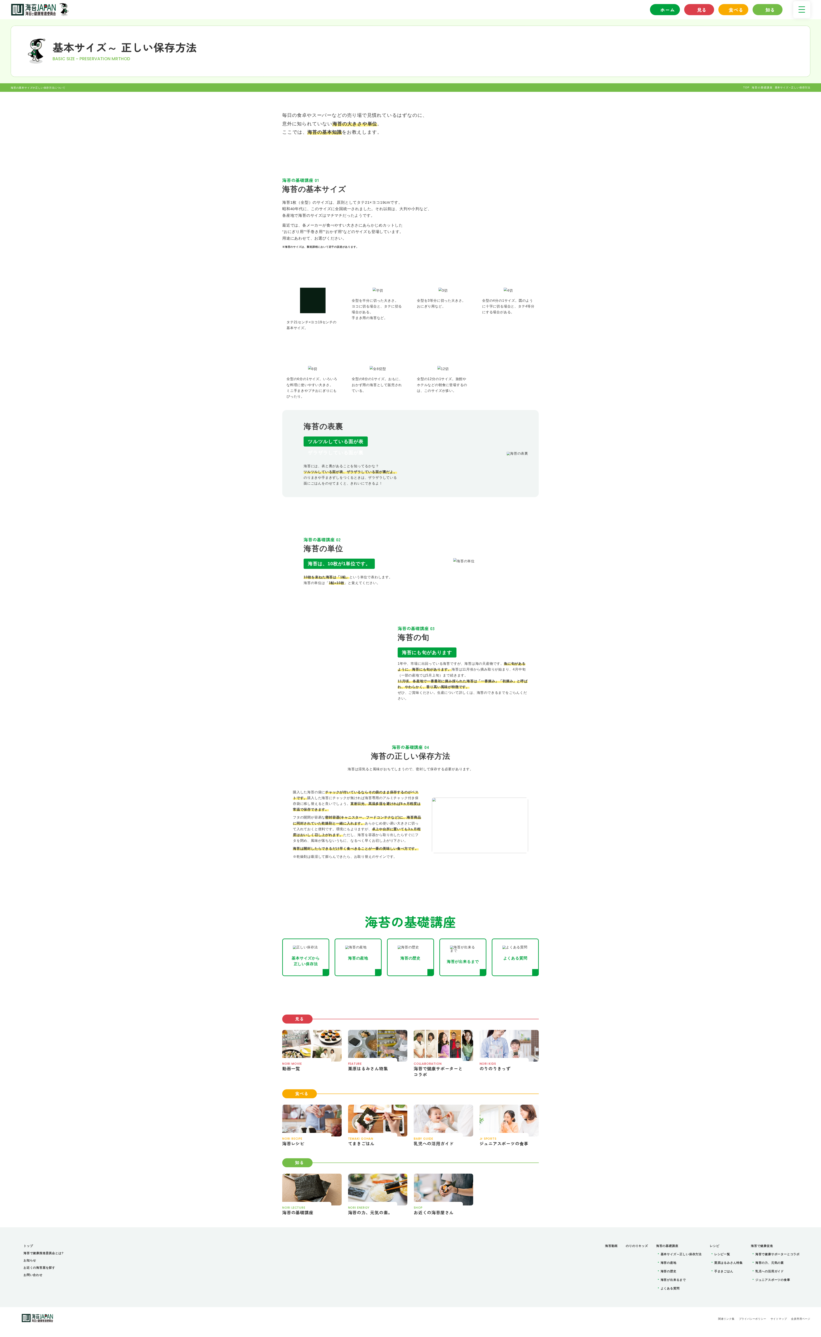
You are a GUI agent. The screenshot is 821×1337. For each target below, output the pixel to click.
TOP (746, 87)
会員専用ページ (800, 1318)
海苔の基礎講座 (762, 87)
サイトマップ (779, 1318)
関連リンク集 (726, 1318)
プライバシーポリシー (752, 1318)
